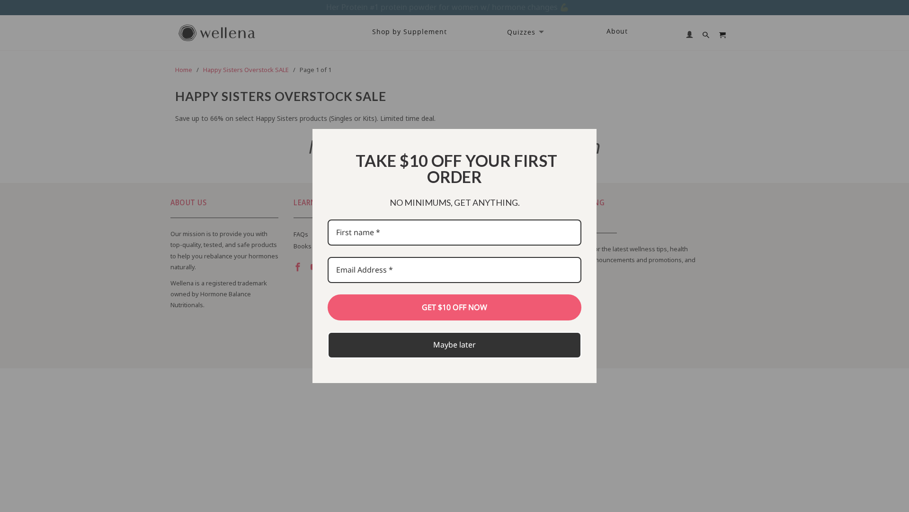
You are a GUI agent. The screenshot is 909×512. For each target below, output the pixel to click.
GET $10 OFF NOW (454, 307)
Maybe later (454, 344)
